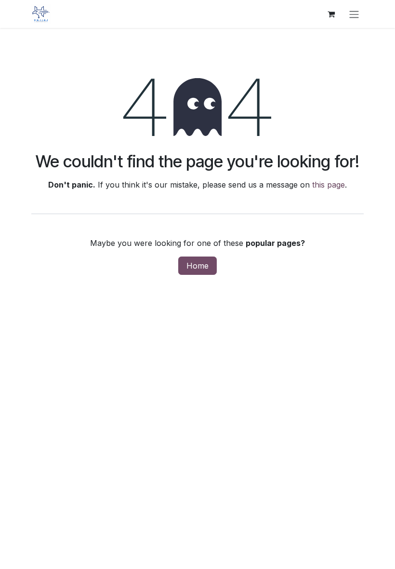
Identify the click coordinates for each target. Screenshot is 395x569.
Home (197, 266)
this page (328, 185)
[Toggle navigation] (354, 14)
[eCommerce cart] (331, 14)
